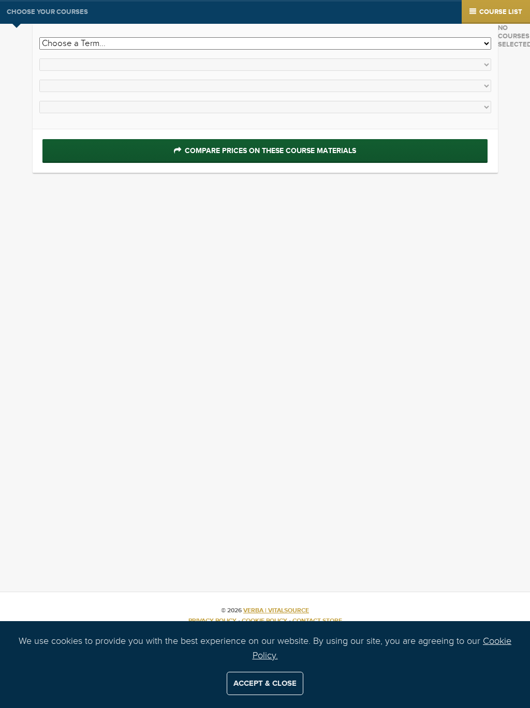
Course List (500, 12)
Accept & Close (265, 683)
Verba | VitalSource (276, 610)
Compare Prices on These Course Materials (269, 150)
